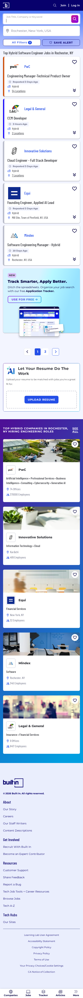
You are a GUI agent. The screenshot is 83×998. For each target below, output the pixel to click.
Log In (75, 5)
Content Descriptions (17, 830)
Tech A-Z (9, 905)
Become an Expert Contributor (24, 854)
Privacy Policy (41, 953)
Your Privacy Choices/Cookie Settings (41, 965)
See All (75, 430)
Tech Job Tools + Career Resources (26, 891)
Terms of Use (41, 959)
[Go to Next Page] (55, 351)
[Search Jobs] (74, 19)
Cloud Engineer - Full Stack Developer (32, 160)
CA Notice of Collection (41, 971)
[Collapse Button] (74, 90)
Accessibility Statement (41, 941)
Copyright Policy (41, 947)
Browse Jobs (11, 898)
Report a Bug (12, 884)
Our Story (9, 809)
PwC (22, 470)
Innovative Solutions (35, 537)
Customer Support (15, 870)
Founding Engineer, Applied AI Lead (30, 202)
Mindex (24, 663)
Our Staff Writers (14, 823)
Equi (22, 600)
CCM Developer (17, 118)
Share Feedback (14, 877)
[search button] (54, 5)
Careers (8, 816)
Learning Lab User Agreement (41, 935)
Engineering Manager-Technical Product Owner (38, 75)
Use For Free (23, 299)
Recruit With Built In (17, 847)
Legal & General (31, 726)
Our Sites (9, 922)
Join (63, 5)
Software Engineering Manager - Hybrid (33, 244)
